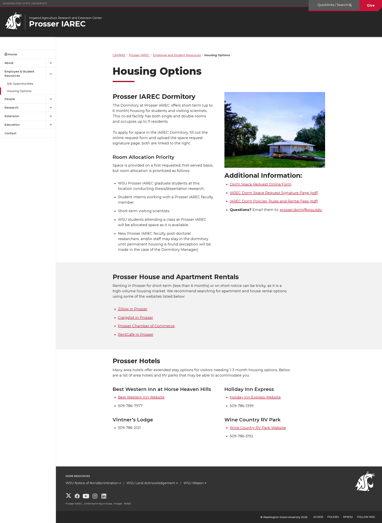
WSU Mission (193, 483)
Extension (12, 116)
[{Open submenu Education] (51, 125)
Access (318, 516)
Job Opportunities (20, 83)
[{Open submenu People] (51, 99)
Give (371, 5)
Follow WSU (366, 516)
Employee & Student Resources (19, 74)
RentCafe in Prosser (135, 334)
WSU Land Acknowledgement (151, 483)
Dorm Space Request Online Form (260, 184)
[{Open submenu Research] (51, 107)
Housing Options (19, 91)
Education (12, 125)
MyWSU (348, 516)
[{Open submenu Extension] (51, 116)
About (9, 63)
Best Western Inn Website (141, 397)
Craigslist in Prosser (135, 317)
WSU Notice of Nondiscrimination (92, 483)
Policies (333, 516)
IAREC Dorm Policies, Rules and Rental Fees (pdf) (274, 201)
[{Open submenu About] (51, 63)
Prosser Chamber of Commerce (146, 326)
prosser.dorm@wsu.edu (301, 210)
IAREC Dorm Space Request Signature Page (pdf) (274, 193)
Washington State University (25, 3)
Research (12, 107)
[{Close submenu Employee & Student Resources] (51, 73)
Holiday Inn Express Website (255, 397)
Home (12, 54)
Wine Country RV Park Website (258, 428)
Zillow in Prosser (132, 309)
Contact (11, 133)
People (10, 99)
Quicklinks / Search (333, 5)
